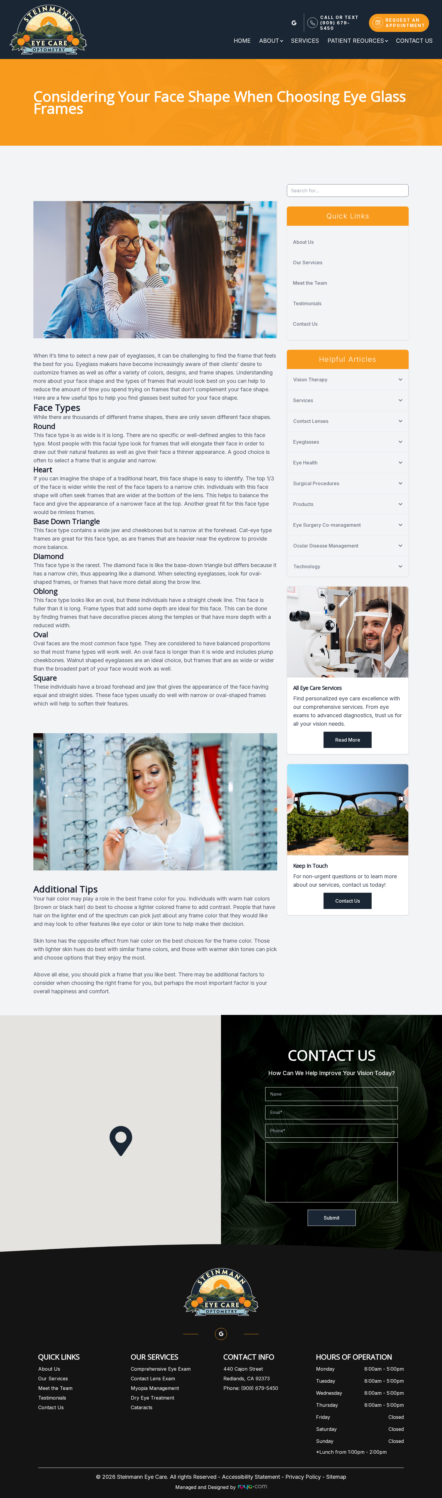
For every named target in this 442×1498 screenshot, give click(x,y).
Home (242, 40)
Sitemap (336, 1477)
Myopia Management (155, 1388)
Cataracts (141, 1407)
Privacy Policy (303, 1477)
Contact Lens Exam (153, 1378)
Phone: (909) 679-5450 (250, 1388)
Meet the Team (310, 283)
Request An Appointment (405, 22)
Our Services (307, 262)
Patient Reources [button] (355, 40)
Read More (347, 740)
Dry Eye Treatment (152, 1398)
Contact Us (414, 40)
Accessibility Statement (251, 1477)
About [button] (269, 40)
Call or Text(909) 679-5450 (339, 23)
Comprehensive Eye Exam (161, 1369)
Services (305, 40)
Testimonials (307, 303)
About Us (303, 242)
